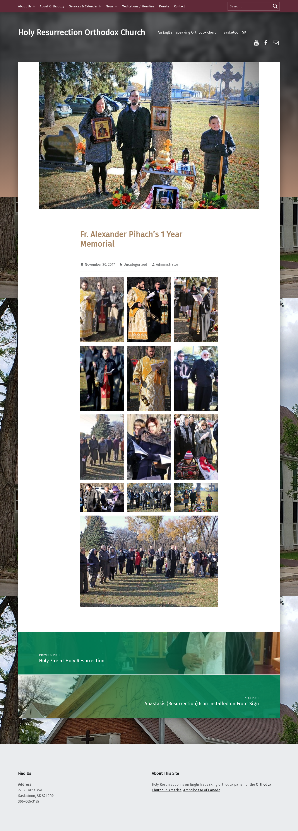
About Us (24, 6)
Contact (179, 6)
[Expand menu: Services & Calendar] (100, 6)
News (109, 6)
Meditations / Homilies (138, 6)
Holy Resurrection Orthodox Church (81, 32)
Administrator (167, 264)
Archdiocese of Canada (201, 790)
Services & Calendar (83, 6)
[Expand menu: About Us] (34, 6)
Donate (164, 6)
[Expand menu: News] (116, 6)
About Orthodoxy (52, 6)
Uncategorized (135, 264)
